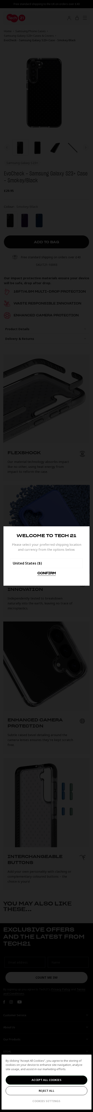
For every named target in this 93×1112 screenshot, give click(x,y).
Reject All (46, 1091)
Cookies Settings (46, 1101)
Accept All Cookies (46, 1080)
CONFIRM (46, 573)
